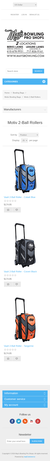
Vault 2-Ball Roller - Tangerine (18, 346)
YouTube (31, 421)
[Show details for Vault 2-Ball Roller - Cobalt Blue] (25, 171)
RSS (25, 421)
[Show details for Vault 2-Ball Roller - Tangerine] (25, 319)
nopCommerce (29, 457)
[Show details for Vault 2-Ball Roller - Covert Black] (25, 245)
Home (7, 93)
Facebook (12, 421)
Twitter (18, 421)
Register (15, 15)
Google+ (37, 421)
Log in (24, 15)
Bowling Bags (18, 93)
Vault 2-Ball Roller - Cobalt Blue (19, 197)
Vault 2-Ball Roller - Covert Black (20, 271)
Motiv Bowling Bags (13, 97)
